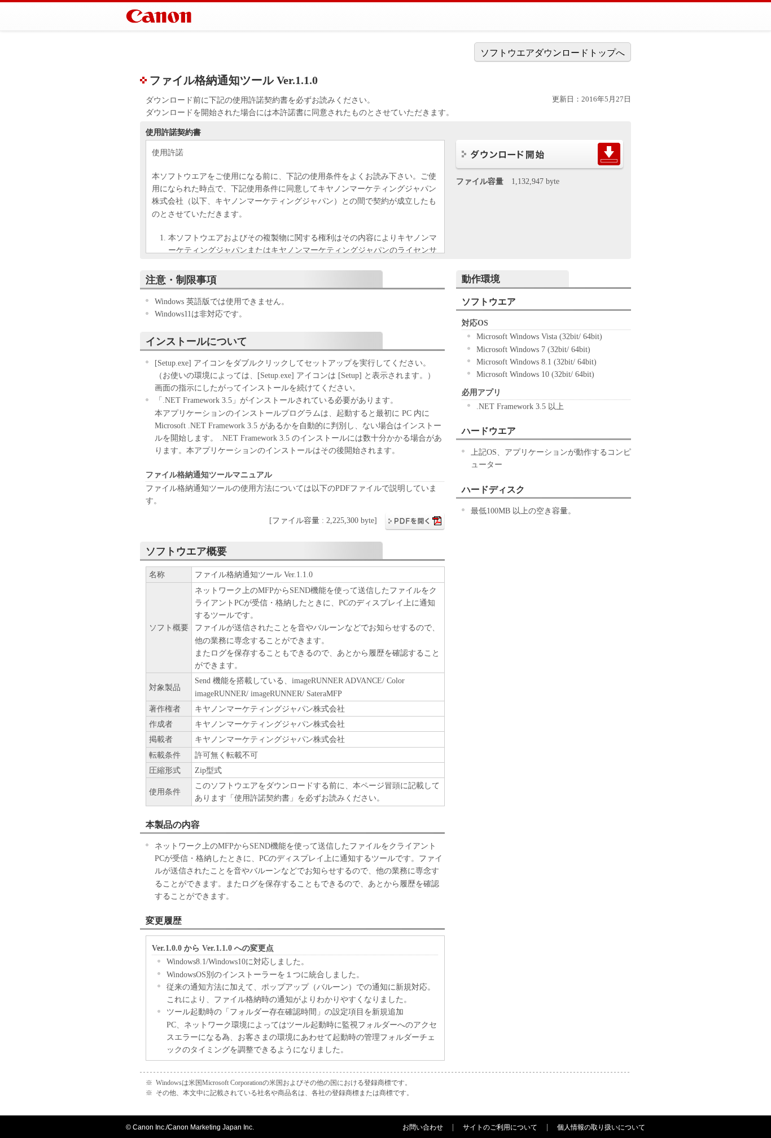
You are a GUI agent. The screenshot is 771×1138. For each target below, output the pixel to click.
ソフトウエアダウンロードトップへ (552, 53)
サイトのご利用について (500, 1127)
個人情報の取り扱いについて (601, 1127)
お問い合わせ (422, 1127)
